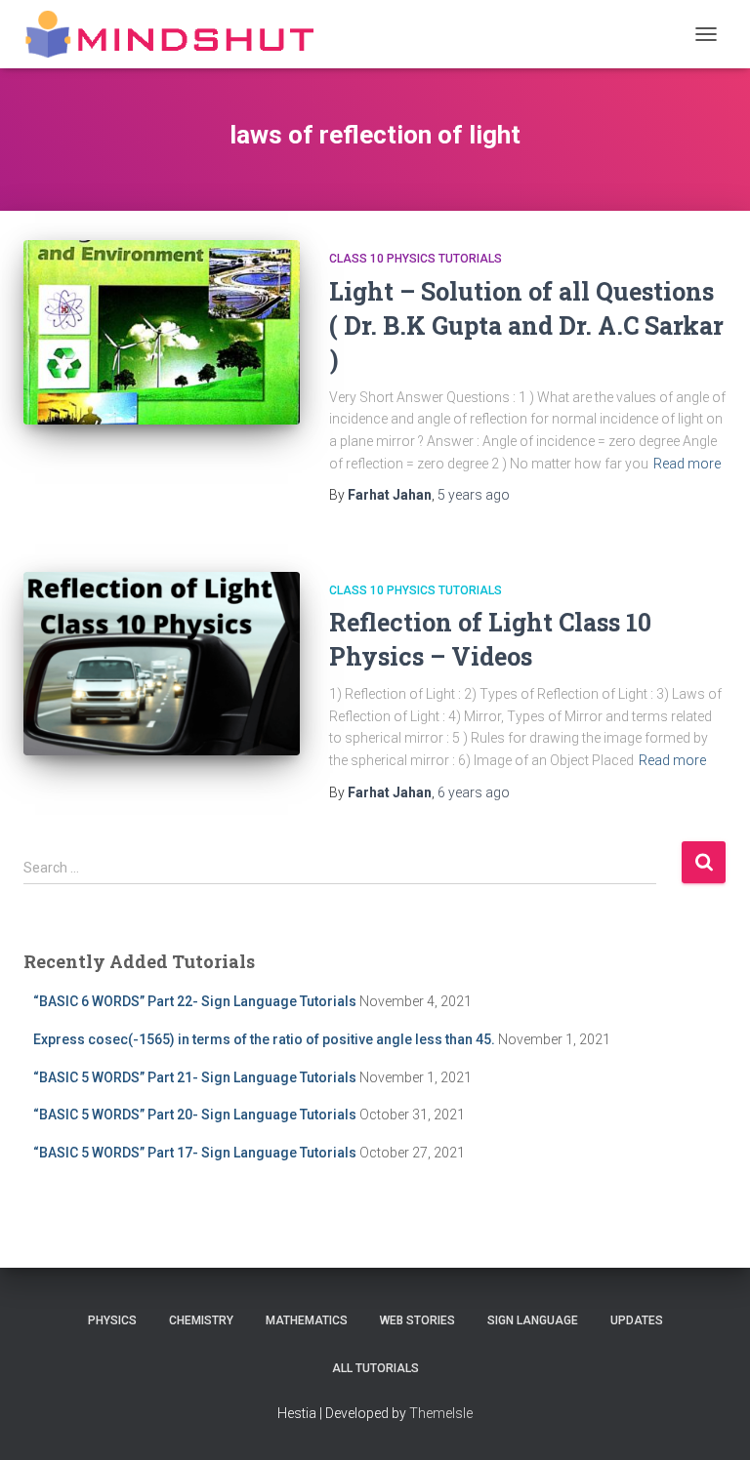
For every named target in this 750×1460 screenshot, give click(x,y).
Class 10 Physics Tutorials (415, 258)
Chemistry (201, 1320)
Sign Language (532, 1320)
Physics (112, 1320)
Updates (636, 1320)
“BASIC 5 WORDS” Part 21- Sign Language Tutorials (194, 1077)
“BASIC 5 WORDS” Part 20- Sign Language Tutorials (194, 1114)
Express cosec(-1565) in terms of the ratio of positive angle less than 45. (264, 1039)
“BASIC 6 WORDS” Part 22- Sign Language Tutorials (194, 1001)
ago (474, 495)
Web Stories (417, 1320)
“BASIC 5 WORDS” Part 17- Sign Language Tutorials (194, 1152)
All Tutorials (375, 1368)
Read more (687, 463)
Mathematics (307, 1320)
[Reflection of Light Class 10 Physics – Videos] (161, 663)
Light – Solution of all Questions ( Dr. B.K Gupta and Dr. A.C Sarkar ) (526, 325)
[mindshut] (176, 34)
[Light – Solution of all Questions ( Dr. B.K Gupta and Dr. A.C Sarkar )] (161, 332)
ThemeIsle (441, 1413)
